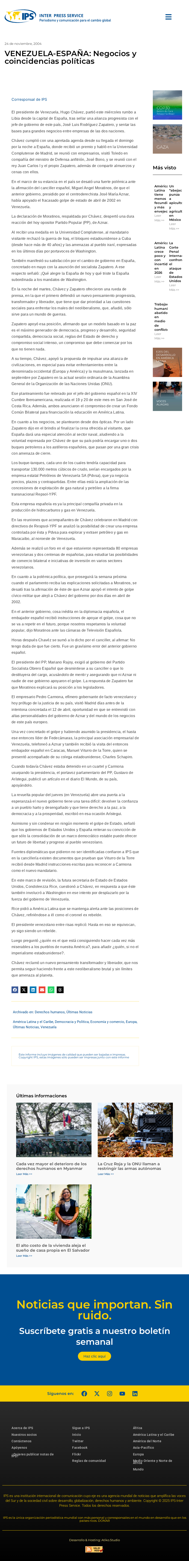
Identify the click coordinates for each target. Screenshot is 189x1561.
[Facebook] (84, 1393)
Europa (131, 1022)
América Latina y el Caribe (33, 1022)
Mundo (138, 1469)
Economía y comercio (107, 1022)
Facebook (79, 1447)
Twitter (78, 1441)
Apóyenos (19, 1447)
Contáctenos (22, 1441)
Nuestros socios (24, 1434)
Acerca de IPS (22, 1428)
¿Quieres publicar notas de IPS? (33, 1455)
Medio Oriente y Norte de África (152, 1461)
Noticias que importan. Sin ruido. (94, 1309)
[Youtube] (122, 1393)
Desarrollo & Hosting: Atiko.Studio (94, 1540)
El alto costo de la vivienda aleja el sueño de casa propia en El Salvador (53, 1247)
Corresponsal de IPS (29, 99)
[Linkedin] (135, 1393)
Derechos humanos (50, 1012)
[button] (15, 989)
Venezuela (48, 1027)
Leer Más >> (159, 218)
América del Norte (147, 1441)
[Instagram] (109, 1393)
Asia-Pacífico (143, 1447)
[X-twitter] (97, 1393)
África (137, 1428)
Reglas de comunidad (89, 1461)
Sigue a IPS (81, 1428)
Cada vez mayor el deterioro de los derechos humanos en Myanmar (51, 1166)
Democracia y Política (72, 1022)
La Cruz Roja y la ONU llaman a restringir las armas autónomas (129, 1166)
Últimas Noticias (79, 1012)
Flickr (76, 1454)
